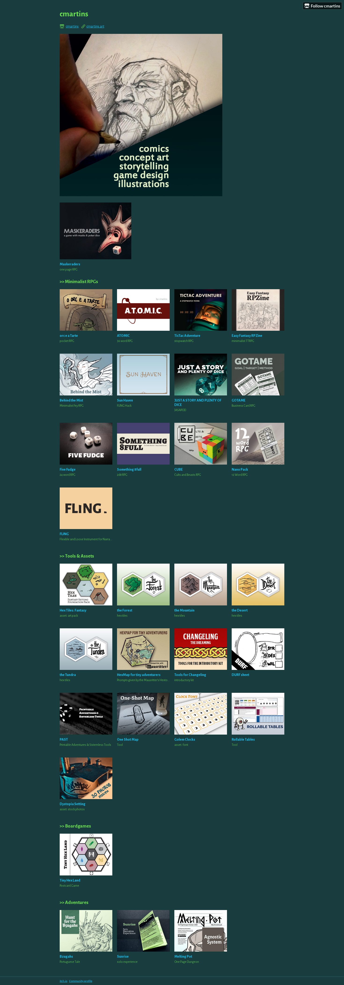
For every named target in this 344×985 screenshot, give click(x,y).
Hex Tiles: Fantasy (73, 610)
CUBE (178, 469)
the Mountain (184, 610)
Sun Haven (125, 400)
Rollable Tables (243, 739)
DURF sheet (240, 675)
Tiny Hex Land (70, 880)
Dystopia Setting (72, 804)
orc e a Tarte (69, 336)
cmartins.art (95, 26)
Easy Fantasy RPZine (247, 336)
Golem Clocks (184, 739)
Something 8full (129, 469)
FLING (64, 534)
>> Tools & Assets (77, 556)
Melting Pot (183, 956)
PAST (64, 739)
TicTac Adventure (187, 336)
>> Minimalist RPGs (79, 281)
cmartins (72, 26)
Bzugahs (66, 956)
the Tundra (68, 675)
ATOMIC (123, 336)
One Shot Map (128, 739)
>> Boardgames (75, 826)
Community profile (80, 981)
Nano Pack (240, 469)
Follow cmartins (325, 5)
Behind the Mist (71, 400)
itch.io (63, 981)
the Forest (124, 610)
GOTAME (238, 400)
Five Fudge (68, 469)
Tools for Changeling (190, 675)
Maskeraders (70, 264)
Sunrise (123, 956)
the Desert (240, 610)
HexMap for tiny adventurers (139, 675)
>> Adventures (74, 902)
